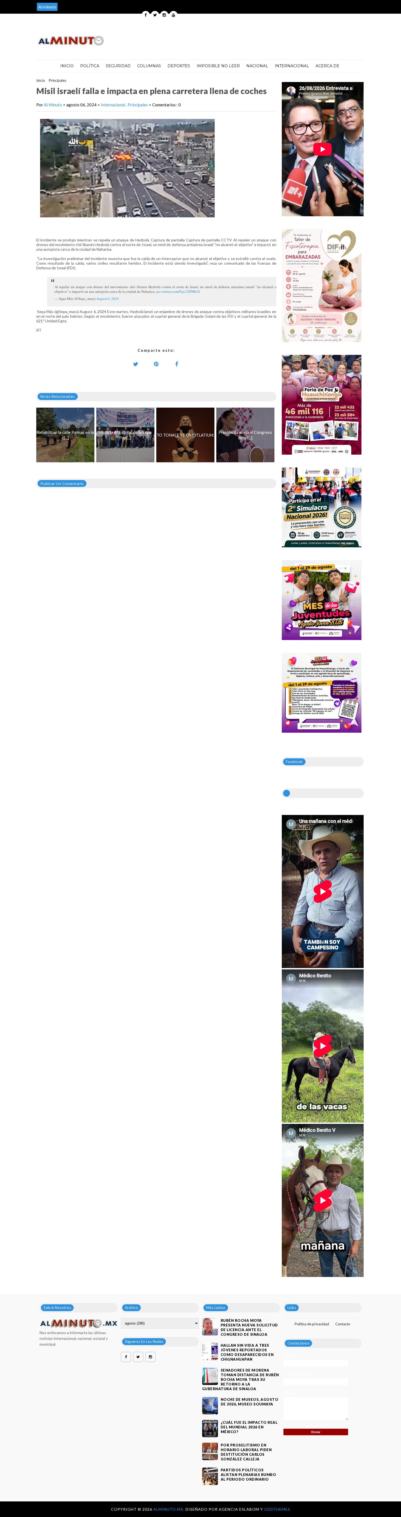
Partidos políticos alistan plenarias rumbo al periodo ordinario (248, 1474)
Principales (57, 80)
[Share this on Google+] (156, 364)
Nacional (257, 65)
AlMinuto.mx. (169, 1509)
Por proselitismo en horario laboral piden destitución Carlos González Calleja (246, 1452)
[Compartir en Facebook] (177, 364)
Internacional (292, 65)
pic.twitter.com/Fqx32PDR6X (178, 291)
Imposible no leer (218, 65)
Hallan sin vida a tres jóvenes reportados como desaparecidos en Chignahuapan (247, 1352)
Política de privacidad (312, 1324)
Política (89, 65)
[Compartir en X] (136, 364)
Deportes (178, 65)
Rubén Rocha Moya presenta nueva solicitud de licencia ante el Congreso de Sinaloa (249, 1327)
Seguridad (118, 65)
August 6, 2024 (107, 298)
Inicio (67, 65)
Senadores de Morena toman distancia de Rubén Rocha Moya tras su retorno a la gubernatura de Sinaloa (240, 1379)
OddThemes (277, 1509)
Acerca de (327, 65)
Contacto (342, 1324)
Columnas (149, 65)
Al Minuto (53, 104)
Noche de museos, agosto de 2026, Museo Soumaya (250, 1401)
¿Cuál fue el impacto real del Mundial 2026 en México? (249, 1427)
